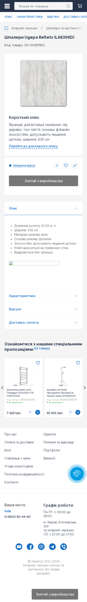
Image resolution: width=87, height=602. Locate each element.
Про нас (10, 434)
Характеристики (30, 16)
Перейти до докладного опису (33, 146)
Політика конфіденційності (24, 474)
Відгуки (53, 16)
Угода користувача (18, 466)
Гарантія (50, 434)
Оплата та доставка (19, 442)
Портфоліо (52, 450)
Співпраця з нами (17, 458)
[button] (77, 473)
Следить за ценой (75, 165)
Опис (8, 16)
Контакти (11, 482)
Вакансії (49, 458)
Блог (7, 450)
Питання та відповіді (59, 442)
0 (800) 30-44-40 (17, 516)
